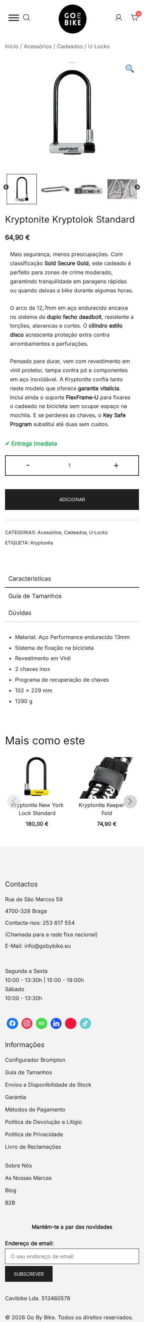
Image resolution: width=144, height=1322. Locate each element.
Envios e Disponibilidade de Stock (48, 1084)
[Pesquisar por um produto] (26, 17)
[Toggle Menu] (13, 17)
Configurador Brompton (35, 1059)
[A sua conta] (119, 17)
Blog (10, 1190)
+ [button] (116, 464)
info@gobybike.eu (47, 945)
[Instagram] (27, 1023)
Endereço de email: (29, 1243)
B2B (10, 1202)
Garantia (15, 1097)
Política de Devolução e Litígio (43, 1121)
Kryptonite (41, 542)
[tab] (72, 579)
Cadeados (70, 46)
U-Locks (99, 46)
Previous (6, 187)
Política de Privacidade (34, 1134)
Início (11, 46)
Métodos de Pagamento (35, 1109)
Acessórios (38, 46)
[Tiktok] (85, 1023)
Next (137, 187)
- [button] (28, 464)
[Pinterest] (70, 1023)
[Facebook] (12, 1023)
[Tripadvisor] (41, 1023)
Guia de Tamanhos (35, 595)
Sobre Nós (18, 1165)
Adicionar (72, 499)
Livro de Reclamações (33, 1146)
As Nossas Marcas (28, 1177)
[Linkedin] (56, 1023)
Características (29, 578)
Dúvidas (19, 612)
